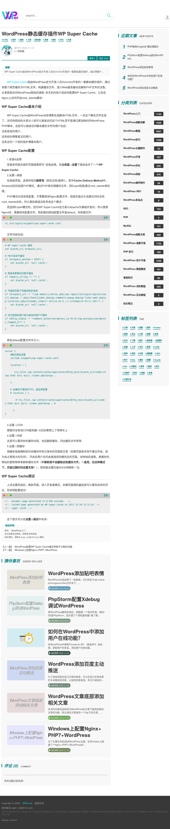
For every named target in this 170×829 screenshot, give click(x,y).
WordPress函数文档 (142, 234)
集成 (150, 366)
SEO (142, 209)
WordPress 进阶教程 (142, 286)
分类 (141, 334)
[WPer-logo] (10, 15)
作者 (141, 353)
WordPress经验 (142, 174)
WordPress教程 (142, 131)
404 (125, 366)
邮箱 (143, 373)
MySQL (142, 226)
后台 (133, 334)
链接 (126, 334)
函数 (141, 327)
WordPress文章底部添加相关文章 (76, 699)
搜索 (22, 39)
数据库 (159, 340)
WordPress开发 (142, 157)
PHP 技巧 (142, 252)
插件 (14, 39)
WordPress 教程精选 (142, 269)
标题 (126, 347)
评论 (62, 39)
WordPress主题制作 (141, 148)
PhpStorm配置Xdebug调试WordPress (74, 602)
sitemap (5, 820)
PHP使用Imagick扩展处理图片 (143, 46)
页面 (69, 39)
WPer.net (27, 803)
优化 (126, 340)
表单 (142, 366)
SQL (133, 360)
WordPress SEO (141, 191)
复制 (106, 217)
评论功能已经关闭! (13, 780)
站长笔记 (141, 303)
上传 (133, 347)
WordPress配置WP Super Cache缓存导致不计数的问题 (43, 546)
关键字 (126, 373)
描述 (133, 353)
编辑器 (149, 353)
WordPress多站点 (141, 200)
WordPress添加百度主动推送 (76, 666)
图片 (141, 340)
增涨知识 (141, 278)
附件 (135, 373)
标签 (156, 334)
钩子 (126, 360)
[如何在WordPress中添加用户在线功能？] (26, 641)
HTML (5, 39)
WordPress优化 (142, 165)
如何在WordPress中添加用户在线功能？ (76, 634)
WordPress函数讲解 (142, 122)
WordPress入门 (18, 530)
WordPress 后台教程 (141, 295)
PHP (141, 217)
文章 (29, 39)
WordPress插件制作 (141, 183)
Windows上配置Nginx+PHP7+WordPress (36, 550)
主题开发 (127, 379)
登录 (46, 39)
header (158, 327)
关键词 (133, 366)
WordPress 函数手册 (142, 243)
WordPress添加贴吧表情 (76, 573)
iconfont (13, 820)
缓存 (54, 39)
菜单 (126, 353)
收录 (150, 373)
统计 (157, 366)
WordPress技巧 (142, 140)
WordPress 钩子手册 (142, 260)
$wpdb (158, 360)
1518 (103, 58)
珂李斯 (20, 51)
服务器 (38, 39)
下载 (133, 340)
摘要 (149, 360)
